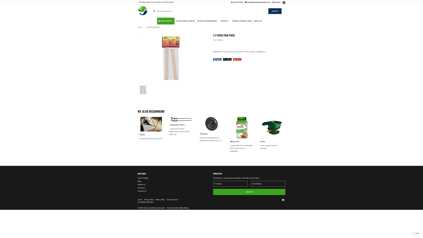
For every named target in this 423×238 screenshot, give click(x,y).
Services (224, 21)
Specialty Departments (207, 21)
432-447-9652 (237, 2)
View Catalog (166, 21)
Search (277, 11)
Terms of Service (172, 200)
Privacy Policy (149, 200)
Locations (277, 2)
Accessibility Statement (145, 202)
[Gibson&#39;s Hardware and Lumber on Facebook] (283, 200)
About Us (258, 21)
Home (140, 27)
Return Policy (160, 200)
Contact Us (142, 191)
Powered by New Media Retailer (178, 208)
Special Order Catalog (185, 21)
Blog (139, 181)
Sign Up (249, 192)
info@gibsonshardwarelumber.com (258, 2)
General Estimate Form (241, 21)
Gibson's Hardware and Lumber (154, 208)
